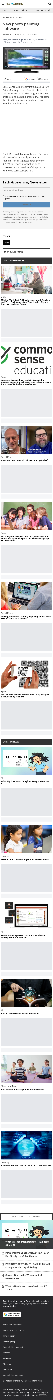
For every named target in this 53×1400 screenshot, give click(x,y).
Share (9, 79)
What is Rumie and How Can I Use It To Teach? (26, 1288)
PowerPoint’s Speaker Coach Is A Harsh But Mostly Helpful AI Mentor (27, 1254)
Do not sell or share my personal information (22, 1381)
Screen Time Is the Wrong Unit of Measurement (23, 1277)
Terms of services (33, 212)
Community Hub (43, 10)
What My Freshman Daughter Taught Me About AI (27, 1243)
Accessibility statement (13, 1347)
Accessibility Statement (13, 1375)
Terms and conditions (12, 1324)
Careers (6, 1352)
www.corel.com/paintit (20, 170)
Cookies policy (9, 1341)
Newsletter (45, 79)
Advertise (7, 1358)
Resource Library (21, 10)
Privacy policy (9, 1336)
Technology (7, 17)
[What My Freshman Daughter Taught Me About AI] (26, 1234)
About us (7, 1364)
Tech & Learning (12, 34)
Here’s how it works (25, 42)
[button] (3, 4)
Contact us (7, 1369)
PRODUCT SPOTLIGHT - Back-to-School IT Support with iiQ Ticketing (27, 1266)
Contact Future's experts (13, 1330)
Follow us (31, 79)
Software (19, 17)
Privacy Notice (36, 214)
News (6, 242)
